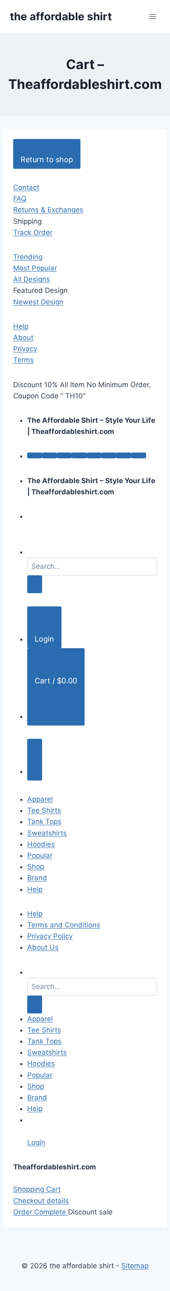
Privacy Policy (50, 936)
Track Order (32, 232)
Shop (35, 866)
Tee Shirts (44, 810)
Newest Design (38, 302)
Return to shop (47, 159)
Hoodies (41, 844)
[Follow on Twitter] (64, 455)
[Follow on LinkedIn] (109, 455)
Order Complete (40, 1212)
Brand (37, 878)
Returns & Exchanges (48, 210)
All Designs (31, 279)
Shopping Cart (37, 1189)
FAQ (19, 198)
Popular (39, 855)
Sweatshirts (47, 833)
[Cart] (34, 760)
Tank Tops (44, 821)
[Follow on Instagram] (49, 455)
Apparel (40, 799)
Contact (26, 187)
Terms (23, 360)
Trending (27, 257)
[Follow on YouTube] (123, 455)
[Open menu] (152, 16)
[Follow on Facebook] (34, 455)
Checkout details (41, 1201)
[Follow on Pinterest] (94, 455)
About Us (43, 947)
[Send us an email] (79, 455)
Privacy (25, 349)
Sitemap (135, 1266)
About (23, 337)
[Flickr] (138, 455)
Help (20, 326)
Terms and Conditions (63, 925)
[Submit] (34, 584)
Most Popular (35, 268)
